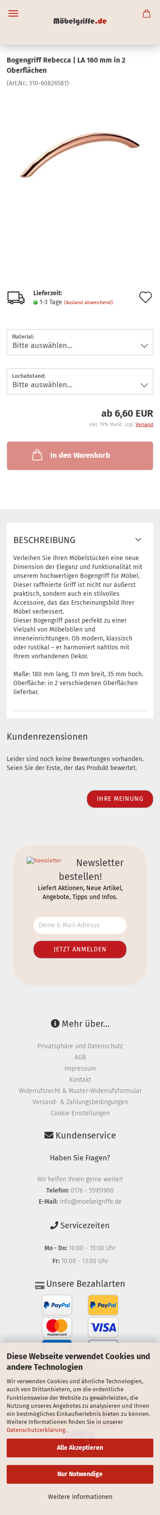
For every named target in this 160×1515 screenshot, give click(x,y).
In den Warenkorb (80, 455)
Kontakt (80, 1080)
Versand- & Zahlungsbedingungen (80, 1102)
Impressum (80, 1068)
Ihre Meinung (120, 799)
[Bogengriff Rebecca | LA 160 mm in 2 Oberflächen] (80, 154)
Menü (13, 13)
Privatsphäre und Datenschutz (80, 1046)
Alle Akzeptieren (80, 1448)
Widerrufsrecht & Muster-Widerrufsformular (80, 1091)
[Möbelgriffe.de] (80, 22)
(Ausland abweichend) (88, 303)
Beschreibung (44, 540)
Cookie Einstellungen (80, 1113)
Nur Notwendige (80, 1474)
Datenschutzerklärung (36, 1430)
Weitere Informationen (80, 1497)
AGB (80, 1057)
